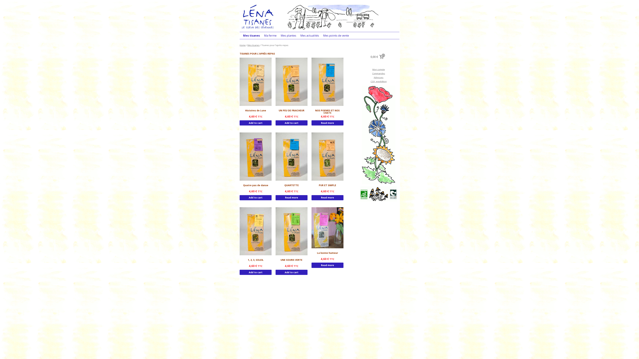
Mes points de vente (336, 35)
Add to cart (255, 122)
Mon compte (378, 69)
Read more (327, 122)
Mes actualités (309, 35)
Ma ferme (270, 35)
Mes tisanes (251, 35)
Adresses (378, 77)
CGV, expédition (379, 81)
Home (243, 45)
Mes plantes (288, 35)
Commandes (378, 73)
